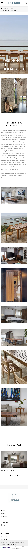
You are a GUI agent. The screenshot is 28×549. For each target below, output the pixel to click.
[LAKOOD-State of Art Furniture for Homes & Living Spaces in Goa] (14, 3)
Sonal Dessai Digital (11, 544)
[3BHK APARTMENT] (14, 459)
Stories (3, 525)
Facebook (4, 537)
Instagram (4, 539)
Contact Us (4, 522)
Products (4, 516)
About (3, 513)
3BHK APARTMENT (8, 471)
